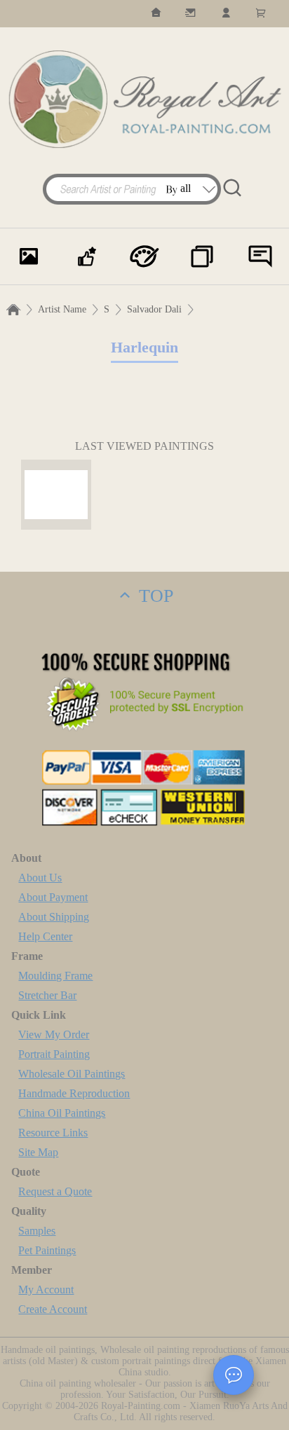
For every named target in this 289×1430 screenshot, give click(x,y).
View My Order (53, 1034)
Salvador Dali (154, 309)
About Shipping (53, 917)
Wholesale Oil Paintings (71, 1074)
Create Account (52, 1309)
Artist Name (62, 309)
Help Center (45, 936)
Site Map (38, 1152)
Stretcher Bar (47, 995)
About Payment (53, 897)
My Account (46, 1289)
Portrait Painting (54, 1054)
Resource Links (53, 1133)
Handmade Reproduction (74, 1093)
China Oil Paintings (61, 1113)
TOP (153, 596)
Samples (36, 1231)
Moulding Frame (55, 976)
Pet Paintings (47, 1250)
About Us (40, 878)
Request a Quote (55, 1191)
